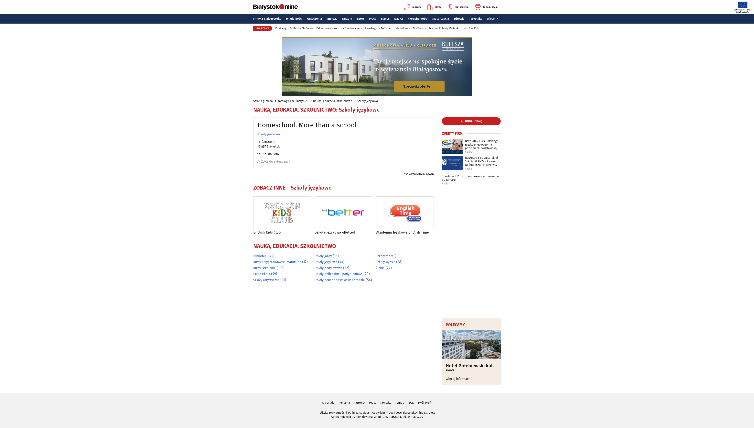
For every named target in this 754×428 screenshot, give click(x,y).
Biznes (385, 18)
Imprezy (416, 6)
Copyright (378, 412)
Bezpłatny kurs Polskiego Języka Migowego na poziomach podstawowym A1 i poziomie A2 (482, 144)
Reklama (344, 402)
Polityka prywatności (331, 412)
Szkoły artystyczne (266, 280)
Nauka (398, 18)
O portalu (328, 402)
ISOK (411, 402)
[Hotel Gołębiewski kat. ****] (471, 344)
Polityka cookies (359, 412)
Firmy (438, 6)
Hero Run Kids (471, 28)
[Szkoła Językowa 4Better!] (343, 212)
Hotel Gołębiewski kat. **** (470, 368)
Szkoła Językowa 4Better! (335, 232)
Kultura (347, 18)
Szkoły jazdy (323, 256)
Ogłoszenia (462, 6)
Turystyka (475, 18)
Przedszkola (261, 274)
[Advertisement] (471, 252)
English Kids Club (267, 232)
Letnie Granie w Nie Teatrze (410, 28)
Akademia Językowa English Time (402, 232)
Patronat (359, 402)
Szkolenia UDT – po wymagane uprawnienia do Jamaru (471, 177)
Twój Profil (425, 402)
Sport (360, 18)
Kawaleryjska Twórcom (378, 28)
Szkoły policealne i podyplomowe (339, 274)
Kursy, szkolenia (264, 268)
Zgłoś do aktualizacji (275, 161)
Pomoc (399, 402)
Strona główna (263, 101)
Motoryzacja (440, 18)
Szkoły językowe (368, 101)
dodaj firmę (473, 121)
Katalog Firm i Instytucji (292, 101)
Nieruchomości (417, 18)
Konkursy (280, 28)
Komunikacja (490, 6)
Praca (372, 18)
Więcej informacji (458, 379)
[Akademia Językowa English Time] (405, 212)
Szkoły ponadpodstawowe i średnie (340, 280)
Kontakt (385, 402)
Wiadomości (294, 18)
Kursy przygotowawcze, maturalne (277, 262)
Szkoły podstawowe (328, 268)
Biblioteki (260, 256)
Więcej (491, 18)
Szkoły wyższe (385, 262)
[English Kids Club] (282, 212)
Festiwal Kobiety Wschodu (444, 28)
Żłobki (380, 268)
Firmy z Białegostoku (267, 18)
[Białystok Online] (275, 7)
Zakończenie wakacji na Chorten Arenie (339, 28)
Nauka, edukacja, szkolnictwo (332, 101)
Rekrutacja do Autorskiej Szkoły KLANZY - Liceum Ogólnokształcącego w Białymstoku (481, 161)
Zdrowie (459, 18)
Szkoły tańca (385, 256)
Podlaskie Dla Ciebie (301, 28)
